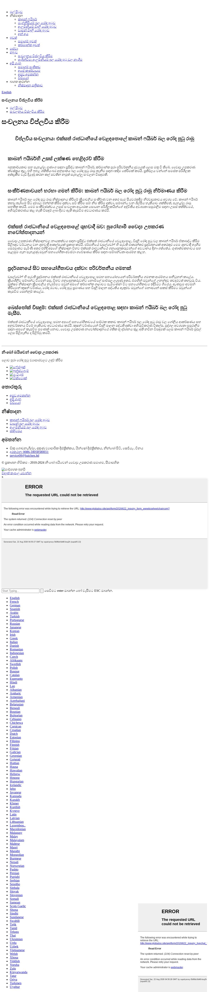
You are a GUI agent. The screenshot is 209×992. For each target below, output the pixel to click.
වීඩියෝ (23, 78)
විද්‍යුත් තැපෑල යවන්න (16, 473)
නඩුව (14, 52)
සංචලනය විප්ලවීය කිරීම (35, 56)
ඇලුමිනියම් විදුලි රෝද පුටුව (37, 26)
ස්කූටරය (16, 431)
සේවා (14, 48)
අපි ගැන (15, 63)
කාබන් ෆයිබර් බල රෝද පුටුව (30, 420)
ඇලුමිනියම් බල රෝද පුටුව (28, 427)
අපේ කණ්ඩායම (29, 70)
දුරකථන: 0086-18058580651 (29, 452)
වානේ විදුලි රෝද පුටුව (33, 30)
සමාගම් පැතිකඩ (29, 67)
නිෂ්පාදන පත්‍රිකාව (30, 85)
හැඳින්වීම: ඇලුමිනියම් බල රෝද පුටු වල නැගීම (50, 59)
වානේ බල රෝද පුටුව (25, 423)
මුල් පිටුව (16, 12)
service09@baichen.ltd (24, 455)
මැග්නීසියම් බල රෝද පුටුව (37, 23)
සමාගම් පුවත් (27, 41)
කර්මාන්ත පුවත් (29, 45)
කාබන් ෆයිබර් (27, 19)
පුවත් (13, 37)
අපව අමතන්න (28, 74)
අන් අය (23, 34)
